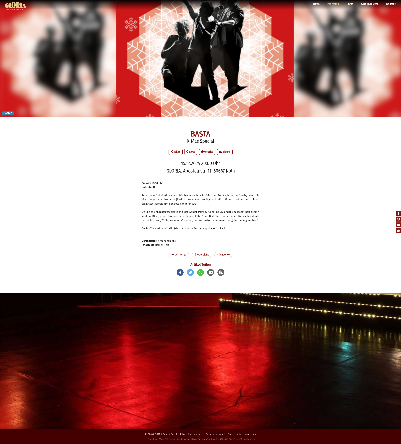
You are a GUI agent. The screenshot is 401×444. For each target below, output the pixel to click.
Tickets (226, 151)
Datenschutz (234, 434)
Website (208, 151)
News (316, 4)
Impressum (251, 434)
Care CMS (197, 439)
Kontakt (391, 4)
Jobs (182, 434)
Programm (333, 4)
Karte (191, 151)
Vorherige (180, 254)
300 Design (170, 439)
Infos (350, 4)
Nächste (222, 254)
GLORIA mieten (369, 4)
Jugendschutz (195, 434)
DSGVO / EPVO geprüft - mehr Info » (238, 439)
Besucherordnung (215, 434)
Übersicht (202, 254)
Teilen (176, 151)
